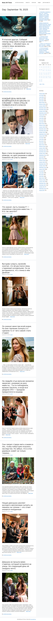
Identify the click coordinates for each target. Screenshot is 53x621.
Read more (28, 88)
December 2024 (42, 128)
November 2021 (42, 185)
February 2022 (42, 179)
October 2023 (42, 153)
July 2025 (41, 116)
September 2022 (42, 167)
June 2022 (41, 172)
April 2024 (41, 142)
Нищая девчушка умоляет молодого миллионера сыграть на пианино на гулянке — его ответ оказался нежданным (17, 506)
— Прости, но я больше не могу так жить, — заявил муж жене (45, 45)
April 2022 (41, 176)
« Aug (40, 84)
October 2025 (42, 111)
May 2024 (41, 141)
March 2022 (41, 178)
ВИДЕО (39, 2)
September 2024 (42, 134)
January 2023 (42, 162)
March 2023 (41, 158)
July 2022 (41, 171)
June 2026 (41, 97)
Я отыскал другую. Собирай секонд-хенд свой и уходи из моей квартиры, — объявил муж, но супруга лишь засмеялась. (17, 42)
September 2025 (42, 113)
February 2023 (42, 160)
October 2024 (42, 132)
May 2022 (41, 174)
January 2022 (42, 181)
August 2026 (42, 93)
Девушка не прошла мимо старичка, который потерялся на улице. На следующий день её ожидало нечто (16, 565)
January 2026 (42, 105)
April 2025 (41, 121)
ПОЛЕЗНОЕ (34, 2)
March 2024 (41, 144)
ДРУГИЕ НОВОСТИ (46, 2)
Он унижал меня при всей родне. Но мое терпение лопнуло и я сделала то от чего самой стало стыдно (17, 329)
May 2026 (41, 98)
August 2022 (42, 169)
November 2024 (42, 130)
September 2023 (42, 155)
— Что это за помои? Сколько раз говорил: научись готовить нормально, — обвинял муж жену (44, 51)
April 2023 (41, 156)
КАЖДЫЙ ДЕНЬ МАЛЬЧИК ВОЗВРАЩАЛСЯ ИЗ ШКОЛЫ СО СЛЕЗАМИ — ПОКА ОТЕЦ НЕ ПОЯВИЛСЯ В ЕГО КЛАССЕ (16, 101)
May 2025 (41, 120)
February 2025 (42, 125)
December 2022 (42, 164)
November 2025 (42, 109)
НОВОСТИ (28, 2)
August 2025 (42, 114)
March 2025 (41, 123)
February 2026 (42, 104)
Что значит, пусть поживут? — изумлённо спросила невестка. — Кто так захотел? (17, 209)
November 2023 (42, 151)
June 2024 (41, 139)
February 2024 (42, 146)
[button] (18, 26)
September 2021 (42, 188)
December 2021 (42, 183)
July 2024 (41, 137)
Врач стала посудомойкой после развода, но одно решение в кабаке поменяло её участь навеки (18, 155)
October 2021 (42, 186)
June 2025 (41, 118)
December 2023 (42, 149)
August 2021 (41, 190)
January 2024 (42, 148)
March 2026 (41, 102)
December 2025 (42, 107)
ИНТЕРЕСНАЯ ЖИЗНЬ (19, 2)
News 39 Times (7, 2)
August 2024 (42, 135)
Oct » (43, 84)
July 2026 (41, 95)
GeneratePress (33, 619)
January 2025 (42, 127)
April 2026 (41, 100)
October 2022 (42, 165)
